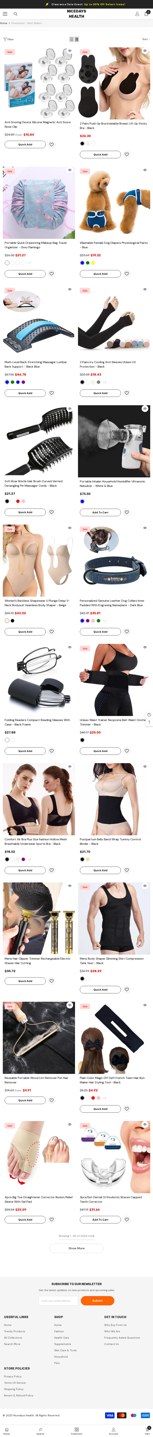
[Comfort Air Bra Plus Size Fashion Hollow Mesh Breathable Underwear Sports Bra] (39, 799)
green (87, 263)
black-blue (7, 382)
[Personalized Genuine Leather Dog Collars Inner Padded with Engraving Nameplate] (114, 561)
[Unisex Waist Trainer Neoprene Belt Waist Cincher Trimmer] (114, 680)
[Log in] (137, 14)
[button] (71, 39)
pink (23, 501)
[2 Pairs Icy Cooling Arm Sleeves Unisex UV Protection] (114, 322)
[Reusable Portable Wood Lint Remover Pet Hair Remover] (39, 1038)
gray (98, 382)
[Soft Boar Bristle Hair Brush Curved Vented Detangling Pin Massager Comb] (39, 441)
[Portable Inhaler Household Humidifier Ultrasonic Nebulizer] (114, 441)
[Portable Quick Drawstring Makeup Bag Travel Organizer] (39, 203)
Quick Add (25, 144)
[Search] (15, 14)
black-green (12, 382)
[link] (40, 1431)
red (18, 501)
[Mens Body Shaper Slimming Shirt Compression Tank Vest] (114, 918)
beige (87, 143)
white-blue (18, 382)
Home (3, 23)
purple (87, 620)
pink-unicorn (23, 263)
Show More (76, 1248)
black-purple (23, 382)
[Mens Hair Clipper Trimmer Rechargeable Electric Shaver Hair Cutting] (39, 918)
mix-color (93, 143)
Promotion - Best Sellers (27, 23)
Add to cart (100, 512)
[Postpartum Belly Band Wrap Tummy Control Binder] (114, 799)
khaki (87, 859)
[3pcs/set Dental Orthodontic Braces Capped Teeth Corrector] (114, 1157)
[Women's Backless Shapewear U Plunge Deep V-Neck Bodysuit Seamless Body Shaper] (39, 561)
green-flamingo (12, 263)
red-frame (12, 740)
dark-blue (82, 620)
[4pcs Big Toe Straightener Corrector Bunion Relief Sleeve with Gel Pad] (39, 1157)
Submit (97, 1301)
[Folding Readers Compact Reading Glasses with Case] (39, 680)
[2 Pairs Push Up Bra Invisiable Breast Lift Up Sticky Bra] (114, 83)
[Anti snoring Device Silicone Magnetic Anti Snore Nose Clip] (39, 82)
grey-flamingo (7, 263)
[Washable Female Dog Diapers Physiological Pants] (114, 203)
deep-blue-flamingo (18, 263)
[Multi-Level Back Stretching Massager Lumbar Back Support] (39, 322)
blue (82, 263)
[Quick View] (69, 50)
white (87, 382)
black (82, 143)
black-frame (7, 740)
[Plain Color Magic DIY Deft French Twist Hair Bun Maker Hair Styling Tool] (114, 1038)
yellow (93, 263)
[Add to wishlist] (52, 145)
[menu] (5, 14)
